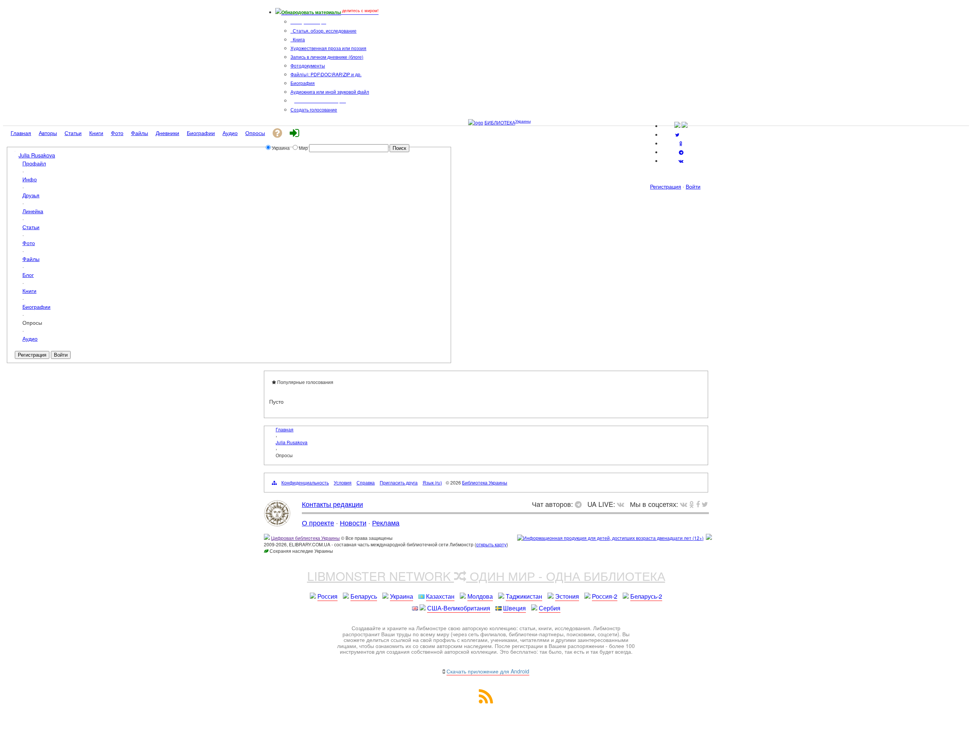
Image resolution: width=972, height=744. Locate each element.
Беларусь (363, 596)
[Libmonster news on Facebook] (698, 504)
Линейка (32, 211)
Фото (28, 243)
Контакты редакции (332, 504)
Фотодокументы (307, 65)
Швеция (514, 608)
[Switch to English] (685, 126)
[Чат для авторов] (580, 504)
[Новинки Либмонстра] (691, 504)
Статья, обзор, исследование (324, 30)
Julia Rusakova (37, 155)
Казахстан (440, 596)
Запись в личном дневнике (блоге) (326, 56)
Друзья (30, 195)
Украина (401, 596)
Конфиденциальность (305, 482)
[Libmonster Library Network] (709, 538)
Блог (28, 274)
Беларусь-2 (646, 596)
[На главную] (277, 524)
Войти (693, 186)
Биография (302, 83)
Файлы (30, 259)
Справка (366, 482)
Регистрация (665, 186)
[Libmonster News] (705, 504)
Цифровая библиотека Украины (305, 538)
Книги (29, 290)
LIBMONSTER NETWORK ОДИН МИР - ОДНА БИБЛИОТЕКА (486, 575)
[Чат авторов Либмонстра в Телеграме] (681, 152)
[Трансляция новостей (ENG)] (677, 134)
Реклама (385, 522)
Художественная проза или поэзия (328, 48)
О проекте (318, 522)
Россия (327, 596)
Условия (343, 482)
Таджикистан (524, 596)
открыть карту (491, 544)
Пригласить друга (399, 482)
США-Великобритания (458, 608)
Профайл (34, 163)
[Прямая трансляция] (622, 504)
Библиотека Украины (484, 482)
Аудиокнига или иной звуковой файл (329, 91)
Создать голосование (313, 109)
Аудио (30, 338)
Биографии (36, 306)
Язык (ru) (432, 482)
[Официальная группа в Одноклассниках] (681, 143)
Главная (284, 429)
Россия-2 (604, 596)
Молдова (480, 596)
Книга (298, 39)
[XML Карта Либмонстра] (486, 701)
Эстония (567, 596)
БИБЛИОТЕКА (499, 122)
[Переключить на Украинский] (677, 126)
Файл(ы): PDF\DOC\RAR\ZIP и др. (325, 74)
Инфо (29, 179)
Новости (353, 522)
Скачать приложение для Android (488, 671)
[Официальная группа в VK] (681, 160)
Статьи (30, 227)
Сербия (549, 608)
